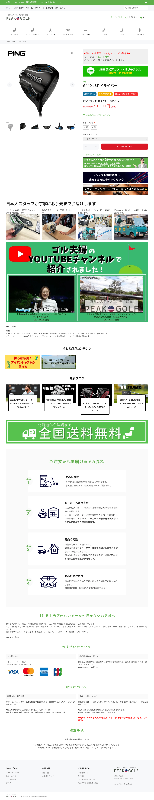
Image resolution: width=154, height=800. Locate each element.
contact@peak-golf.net (88, 667)
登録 (120, 17)
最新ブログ (77, 378)
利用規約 (81, 776)
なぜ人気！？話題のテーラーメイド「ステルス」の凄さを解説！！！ (95, 407)
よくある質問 (11, 779)
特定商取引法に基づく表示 (88, 783)
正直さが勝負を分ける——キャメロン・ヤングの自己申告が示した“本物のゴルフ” (22, 403)
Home (8, 42)
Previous (9, 84)
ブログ (8, 783)
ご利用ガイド (83, 772)
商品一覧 (45, 772)
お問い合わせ (11, 776)
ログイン (114, 17)
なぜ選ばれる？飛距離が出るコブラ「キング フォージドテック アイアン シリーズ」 (59, 403)
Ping (84, 81)
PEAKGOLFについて (13, 772)
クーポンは (96, 57)
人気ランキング (48, 776)
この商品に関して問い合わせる (98, 115)
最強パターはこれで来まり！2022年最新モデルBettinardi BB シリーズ (131, 403)
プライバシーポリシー (86, 779)
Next (72, 84)
